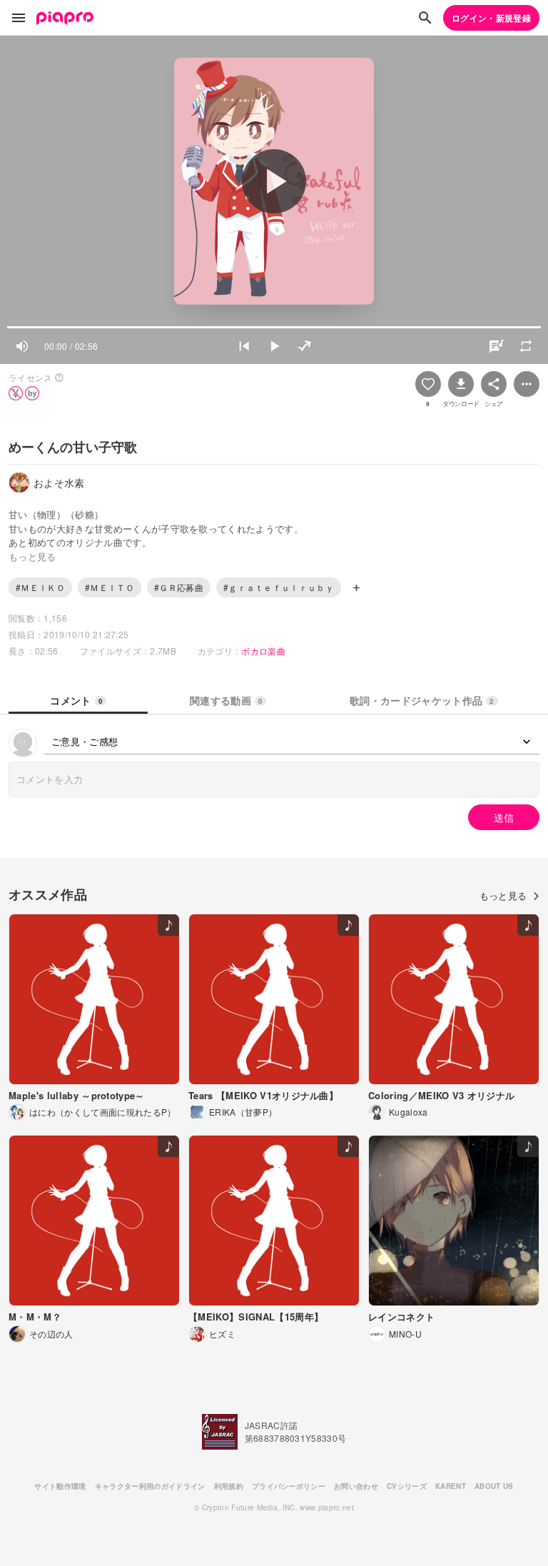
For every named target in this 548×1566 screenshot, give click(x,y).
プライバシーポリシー (288, 1486)
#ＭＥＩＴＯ (109, 587)
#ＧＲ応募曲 (178, 587)
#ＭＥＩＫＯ (40, 587)
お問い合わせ (356, 1486)
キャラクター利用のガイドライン (150, 1486)
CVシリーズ (407, 1486)
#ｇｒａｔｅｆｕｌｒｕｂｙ (278, 587)
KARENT (450, 1486)
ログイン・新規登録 (491, 17)
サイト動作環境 (60, 1486)
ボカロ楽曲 (263, 651)
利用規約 (228, 1486)
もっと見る (503, 895)
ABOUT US (494, 1486)
